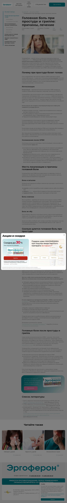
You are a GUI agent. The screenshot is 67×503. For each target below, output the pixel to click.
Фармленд (53, 257)
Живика (35, 257)
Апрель (44, 257)
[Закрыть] (64, 235)
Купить (15, 258)
